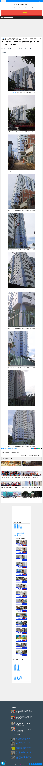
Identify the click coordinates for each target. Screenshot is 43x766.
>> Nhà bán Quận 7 (16, 667)
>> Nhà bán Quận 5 (16, 665)
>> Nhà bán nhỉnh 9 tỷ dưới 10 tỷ (18, 532)
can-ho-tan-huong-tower (29, 38)
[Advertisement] (21, 29)
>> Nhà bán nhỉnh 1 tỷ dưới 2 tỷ (18, 525)
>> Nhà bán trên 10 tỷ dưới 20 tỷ (18, 533)
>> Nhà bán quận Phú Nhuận (18, 675)
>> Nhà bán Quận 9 (16, 669)
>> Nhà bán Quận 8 (16, 668)
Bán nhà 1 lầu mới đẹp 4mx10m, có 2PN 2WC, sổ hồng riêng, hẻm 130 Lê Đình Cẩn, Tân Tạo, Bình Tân (24, 711)
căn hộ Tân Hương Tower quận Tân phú (22, 50)
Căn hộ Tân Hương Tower (12, 92)
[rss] (36, 1)
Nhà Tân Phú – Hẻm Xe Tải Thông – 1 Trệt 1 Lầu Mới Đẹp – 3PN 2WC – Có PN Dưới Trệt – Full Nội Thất (24, 752)
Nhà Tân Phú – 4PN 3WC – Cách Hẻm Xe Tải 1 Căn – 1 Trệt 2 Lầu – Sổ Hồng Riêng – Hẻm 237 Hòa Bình (24, 757)
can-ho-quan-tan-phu (20, 38)
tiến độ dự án (12, 50)
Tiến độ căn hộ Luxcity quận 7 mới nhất (8, 497)
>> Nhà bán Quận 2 (16, 662)
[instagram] (35, 1)
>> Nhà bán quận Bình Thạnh (18, 673)
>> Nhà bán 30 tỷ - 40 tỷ (17, 535)
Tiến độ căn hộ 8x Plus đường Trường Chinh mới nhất (31, 487)
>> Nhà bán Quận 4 (16, 664)
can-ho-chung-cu (8, 38)
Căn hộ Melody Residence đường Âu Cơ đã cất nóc (10, 477)
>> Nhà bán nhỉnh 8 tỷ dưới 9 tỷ (18, 531)
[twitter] (32, 1)
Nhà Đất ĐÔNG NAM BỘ (21, 4)
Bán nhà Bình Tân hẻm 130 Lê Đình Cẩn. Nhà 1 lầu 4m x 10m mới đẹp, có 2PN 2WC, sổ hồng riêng (23, 723)
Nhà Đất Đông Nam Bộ (20, 764)
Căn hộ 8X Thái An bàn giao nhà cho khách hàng (30, 477)
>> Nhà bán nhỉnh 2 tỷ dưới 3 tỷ (18, 526)
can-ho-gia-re (14, 38)
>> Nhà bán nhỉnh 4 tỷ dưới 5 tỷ (18, 528)
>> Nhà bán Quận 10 (16, 670)
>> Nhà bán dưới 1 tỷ (16, 524)
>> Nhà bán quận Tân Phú (17, 677)
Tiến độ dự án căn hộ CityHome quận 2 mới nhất (30, 467)
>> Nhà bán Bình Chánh (17, 679)
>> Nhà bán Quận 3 (16, 663)
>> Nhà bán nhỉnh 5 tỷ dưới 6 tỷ (18, 529)
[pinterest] (41, 1)
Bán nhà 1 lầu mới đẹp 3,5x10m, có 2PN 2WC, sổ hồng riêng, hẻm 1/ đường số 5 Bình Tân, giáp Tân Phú (24, 717)
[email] (38, 1)
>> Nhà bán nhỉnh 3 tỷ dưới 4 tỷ (18, 527)
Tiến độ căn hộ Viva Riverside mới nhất (8, 467)
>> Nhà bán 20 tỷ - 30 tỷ (17, 534)
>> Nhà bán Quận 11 (16, 671)
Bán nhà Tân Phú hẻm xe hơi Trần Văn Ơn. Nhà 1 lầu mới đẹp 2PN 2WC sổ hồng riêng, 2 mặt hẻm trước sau (23, 729)
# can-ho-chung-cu (8, 448)
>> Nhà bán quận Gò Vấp (17, 674)
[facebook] (33, 1)
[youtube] (39, 1)
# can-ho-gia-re (14, 448)
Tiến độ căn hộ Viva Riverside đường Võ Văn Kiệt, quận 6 (31, 498)
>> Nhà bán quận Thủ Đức (17, 678)
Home (3, 38)
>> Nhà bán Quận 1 (16, 661)
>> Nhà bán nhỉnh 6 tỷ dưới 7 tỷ (18, 530)
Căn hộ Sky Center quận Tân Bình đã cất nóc (9, 487)
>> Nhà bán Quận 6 (16, 666)
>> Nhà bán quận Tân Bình (17, 676)
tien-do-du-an (36, 38)
